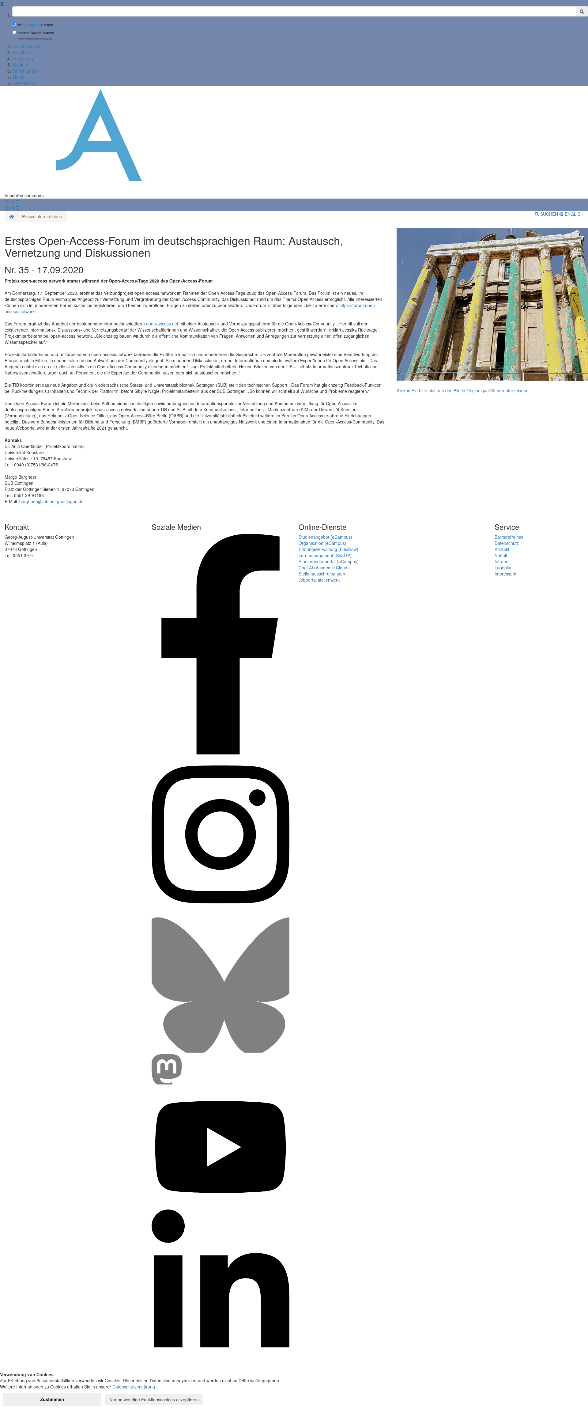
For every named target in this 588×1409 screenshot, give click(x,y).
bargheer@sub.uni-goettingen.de (51, 501)
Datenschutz (507, 543)
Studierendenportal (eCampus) (329, 561)
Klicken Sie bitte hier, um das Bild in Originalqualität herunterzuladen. (463, 390)
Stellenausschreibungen (322, 574)
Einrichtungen (25, 71)
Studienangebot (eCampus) (325, 537)
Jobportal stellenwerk (319, 580)
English (573, 214)
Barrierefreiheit (509, 537)
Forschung (22, 58)
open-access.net (162, 324)
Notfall (501, 555)
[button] (12, 202)
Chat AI (306, 567)
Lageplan (504, 567)
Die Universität (26, 46)
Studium (20, 65)
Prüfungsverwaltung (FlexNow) (328, 549)
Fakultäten (22, 52)
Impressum (505, 574)
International (24, 83)
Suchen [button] (549, 214)
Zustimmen (52, 1399)
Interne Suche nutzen (35, 33)
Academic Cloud (331, 567)
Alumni (18, 77)
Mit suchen (35, 25)
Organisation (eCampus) (322, 543)
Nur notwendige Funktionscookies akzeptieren (154, 1399)
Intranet (502, 561)
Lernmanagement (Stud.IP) (325, 555)
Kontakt (502, 549)
